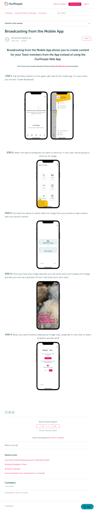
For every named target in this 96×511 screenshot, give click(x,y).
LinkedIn (13, 412)
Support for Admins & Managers (26, 13)
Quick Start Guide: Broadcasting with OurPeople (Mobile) (27, 460)
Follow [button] (87, 38)
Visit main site (75, 4)
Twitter (9, 412)
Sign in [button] (86, 4)
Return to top (10, 445)
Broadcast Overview (12, 469)
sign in (12, 493)
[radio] (42, 426)
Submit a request (59, 4)
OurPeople (8, 13)
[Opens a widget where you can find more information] (87, 507)
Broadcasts (43, 13)
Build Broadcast (61, 66)
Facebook (6, 412)
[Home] (13, 5)
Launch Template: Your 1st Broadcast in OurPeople (25, 473)
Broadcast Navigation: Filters (16, 464)
